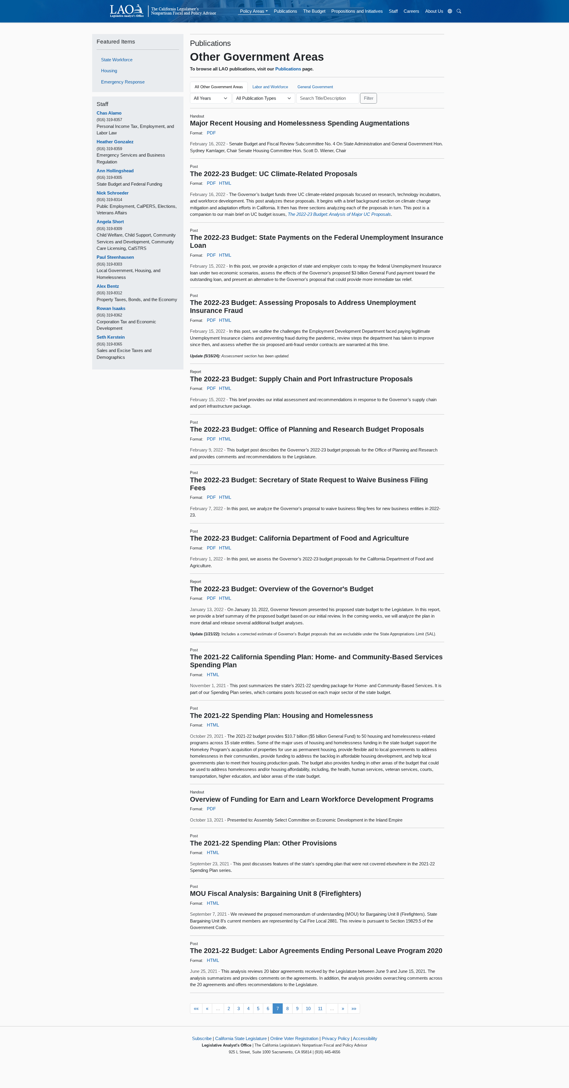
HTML (225, 183)
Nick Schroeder (113, 192)
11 (320, 1008)
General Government (315, 87)
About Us (434, 11)
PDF (211, 132)
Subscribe (202, 1038)
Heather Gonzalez (115, 141)
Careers (411, 11)
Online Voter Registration (294, 1038)
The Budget (314, 11)
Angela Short (110, 221)
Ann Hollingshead (115, 170)
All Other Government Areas (219, 87)
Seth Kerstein (111, 337)
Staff (393, 11)
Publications (285, 11)
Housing (109, 70)
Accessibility (365, 1038)
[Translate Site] (450, 11)
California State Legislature (241, 1038)
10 (308, 1008)
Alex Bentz (108, 286)
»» (353, 1008)
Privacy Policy (336, 1038)
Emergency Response (123, 81)
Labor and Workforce (270, 87)
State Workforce (116, 59)
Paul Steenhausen (115, 257)
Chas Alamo (109, 112)
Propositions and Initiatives (357, 11)
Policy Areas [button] (252, 11)
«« (196, 1008)
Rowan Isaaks (111, 308)
